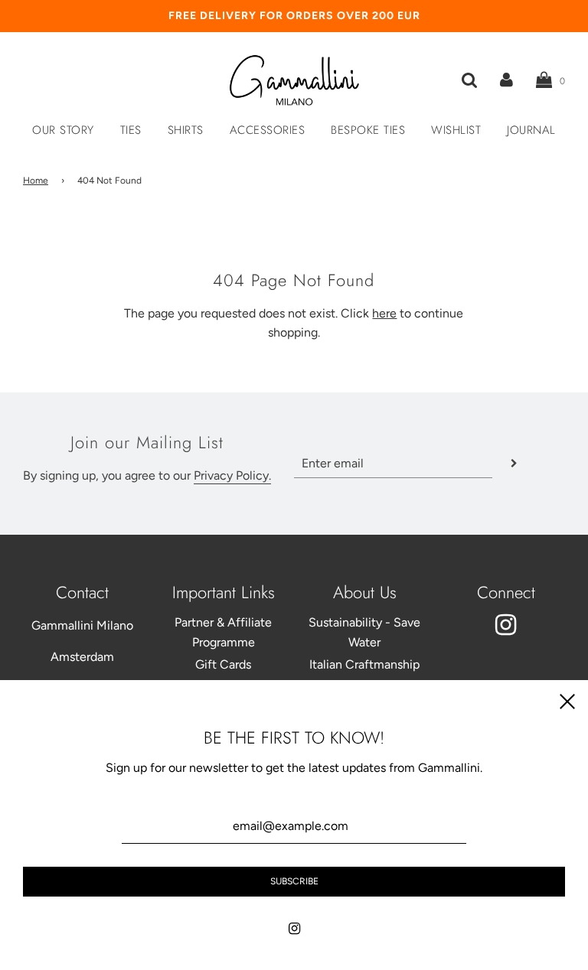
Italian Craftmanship (364, 664)
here (384, 313)
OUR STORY (63, 130)
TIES (131, 130)
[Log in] (506, 80)
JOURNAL (531, 130)
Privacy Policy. (232, 475)
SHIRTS (186, 130)
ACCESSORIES (267, 130)
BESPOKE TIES (368, 130)
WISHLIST (456, 130)
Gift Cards (223, 664)
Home (35, 180)
